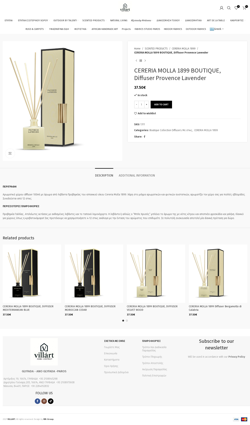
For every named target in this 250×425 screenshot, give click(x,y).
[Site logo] (125, 7)
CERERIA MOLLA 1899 (183, 48)
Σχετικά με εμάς (114, 341)
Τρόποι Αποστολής (152, 363)
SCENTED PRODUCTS (156, 48)
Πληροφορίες (151, 341)
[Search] (229, 8)
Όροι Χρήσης (111, 366)
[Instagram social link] (44, 401)
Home (137, 48)
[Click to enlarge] (10, 153)
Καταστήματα (111, 359)
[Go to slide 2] (127, 321)
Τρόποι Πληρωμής (152, 356)
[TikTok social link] (50, 401)
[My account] (221, 8)
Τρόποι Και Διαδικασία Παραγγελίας (154, 349)
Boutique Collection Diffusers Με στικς (171, 130)
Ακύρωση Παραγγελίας (154, 369)
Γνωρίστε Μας (112, 347)
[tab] (104, 173)
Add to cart (161, 104)
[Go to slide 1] (123, 321)
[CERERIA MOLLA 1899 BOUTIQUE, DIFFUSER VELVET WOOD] (156, 273)
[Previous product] (136, 61)
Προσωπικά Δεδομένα (116, 372)
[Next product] (145, 61)
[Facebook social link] (144, 136)
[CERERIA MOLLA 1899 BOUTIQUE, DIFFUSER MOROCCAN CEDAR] (94, 273)
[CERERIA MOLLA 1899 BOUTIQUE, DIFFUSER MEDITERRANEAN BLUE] (32, 273)
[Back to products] (141, 61)
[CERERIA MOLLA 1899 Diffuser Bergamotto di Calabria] (218, 273)
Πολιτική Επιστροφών (154, 375)
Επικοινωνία (110, 353)
